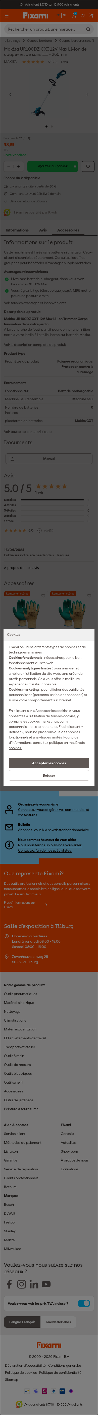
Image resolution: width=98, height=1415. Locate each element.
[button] (49, 763)
